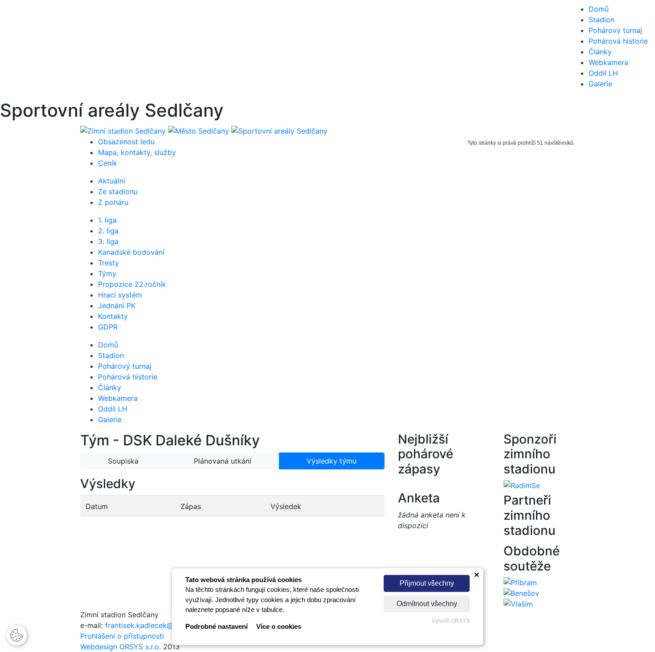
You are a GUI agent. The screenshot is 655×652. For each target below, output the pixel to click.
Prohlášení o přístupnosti (122, 636)
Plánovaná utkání (222, 460)
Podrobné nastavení (216, 626)
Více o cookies (278, 626)
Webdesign (99, 646)
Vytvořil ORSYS (451, 621)
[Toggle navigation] (19, 50)
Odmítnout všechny (427, 603)
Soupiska (123, 460)
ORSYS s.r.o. (140, 646)
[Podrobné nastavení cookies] (17, 634)
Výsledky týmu (331, 460)
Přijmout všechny (427, 583)
